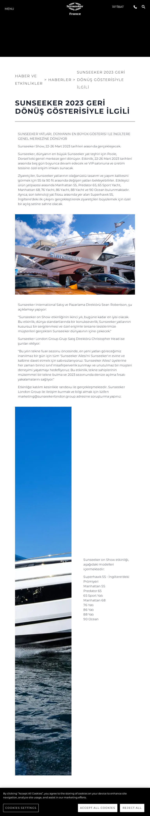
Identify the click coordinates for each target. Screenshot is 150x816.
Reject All (132, 807)
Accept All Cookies (97, 807)
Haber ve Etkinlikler (29, 80)
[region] (75, 802)
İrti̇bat (118, 7)
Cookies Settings (21, 807)
